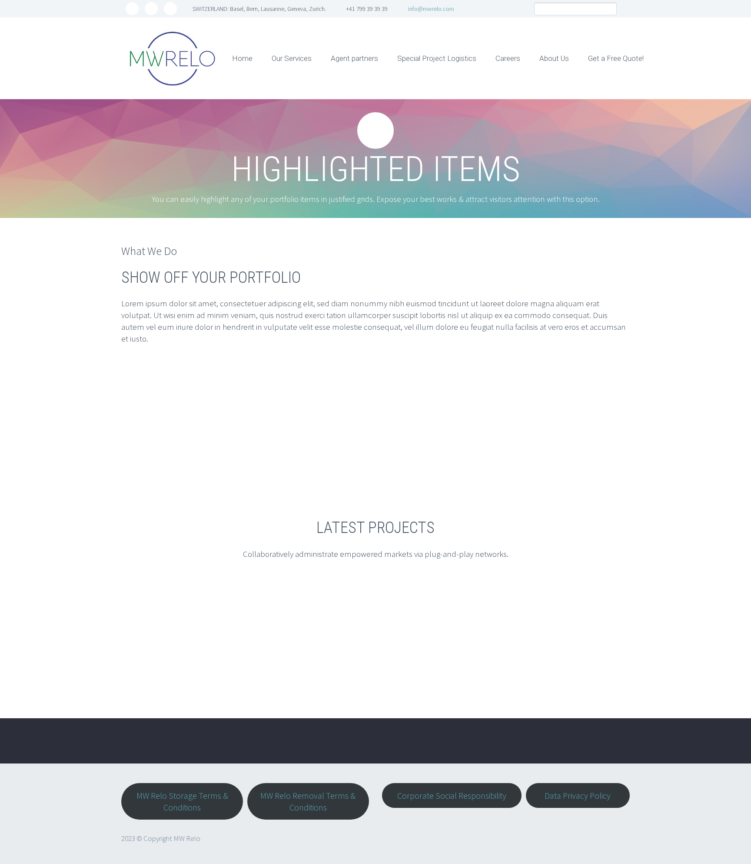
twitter (132, 8)
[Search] (610, 9)
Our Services (292, 58)
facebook (151, 8)
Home (242, 58)
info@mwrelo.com (431, 9)
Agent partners (354, 58)
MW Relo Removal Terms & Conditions (308, 801)
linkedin (170, 8)
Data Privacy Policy (578, 795)
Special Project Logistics (436, 58)
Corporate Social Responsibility (451, 795)
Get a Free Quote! (616, 58)
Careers (507, 58)
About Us (554, 58)
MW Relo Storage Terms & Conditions (182, 801)
